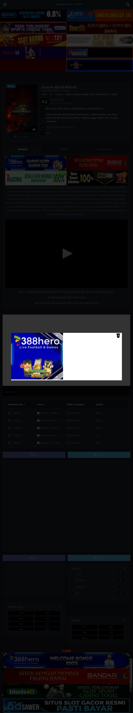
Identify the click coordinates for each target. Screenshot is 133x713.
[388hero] (37, 378)
